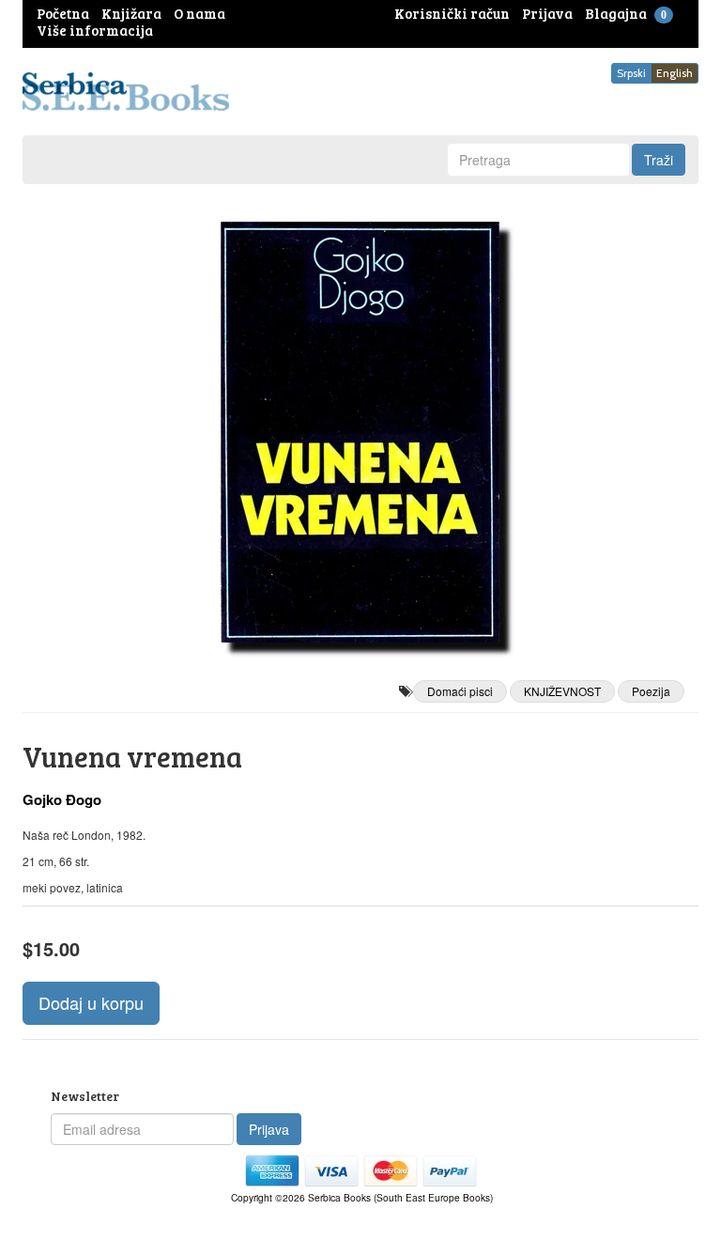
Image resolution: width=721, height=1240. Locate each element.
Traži (658, 159)
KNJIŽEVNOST (562, 691)
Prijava (269, 1129)
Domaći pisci (460, 691)
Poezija (651, 691)
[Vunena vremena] (360, 432)
